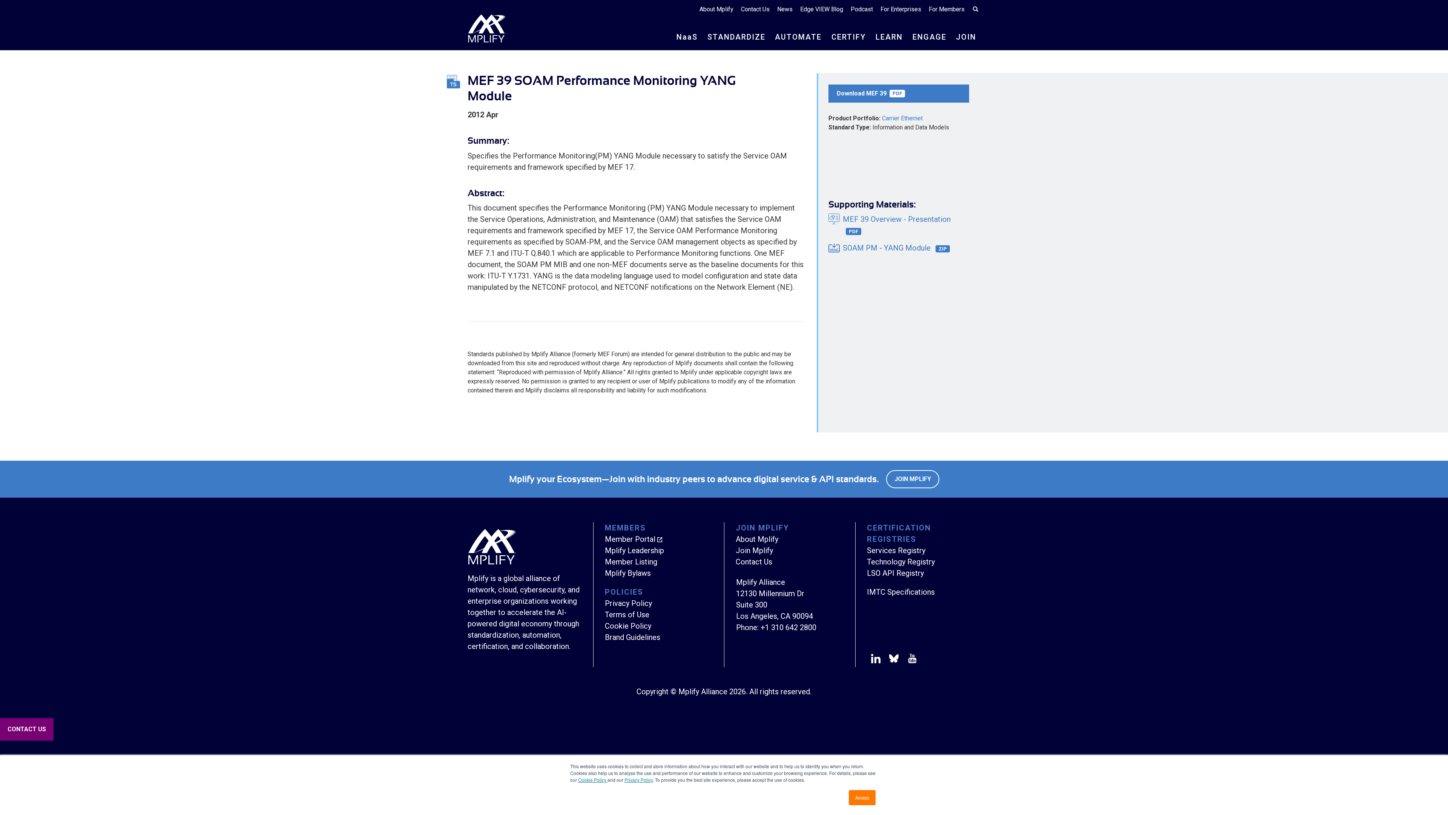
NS (687, 37)
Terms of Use (627, 614)
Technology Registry (901, 561)
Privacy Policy (638, 780)
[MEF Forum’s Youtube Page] (911, 659)
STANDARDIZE (736, 37)
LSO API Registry (895, 573)
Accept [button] (862, 797)
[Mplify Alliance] (492, 562)
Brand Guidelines (632, 637)
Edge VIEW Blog (821, 9)
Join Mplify (912, 479)
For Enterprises (900, 9)
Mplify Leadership (634, 550)
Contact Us (755, 9)
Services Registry (896, 550)
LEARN (889, 37)
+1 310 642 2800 (788, 627)
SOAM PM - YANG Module (895, 247)
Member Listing (631, 561)
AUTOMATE (798, 37)
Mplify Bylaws (628, 573)
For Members (947, 9)
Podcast (862, 9)
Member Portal (630, 539)
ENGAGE (929, 37)
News (785, 9)
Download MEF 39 (869, 93)
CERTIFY (848, 37)
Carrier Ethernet (902, 118)
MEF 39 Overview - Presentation (897, 224)
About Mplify (716, 9)
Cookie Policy (592, 780)
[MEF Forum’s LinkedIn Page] (875, 659)
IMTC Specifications (901, 592)
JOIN (966, 37)
